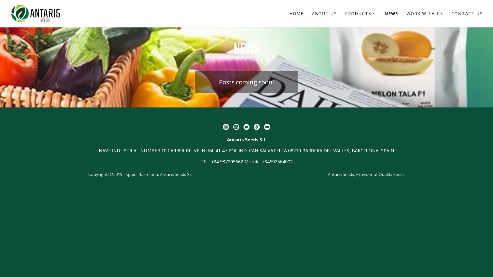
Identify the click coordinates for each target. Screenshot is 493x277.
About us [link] (324, 13)
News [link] (391, 13)
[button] (360, 14)
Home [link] (296, 13)
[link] (35, 13)
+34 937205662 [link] (227, 162)
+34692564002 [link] (277, 162)
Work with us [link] (424, 13)
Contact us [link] (467, 13)
